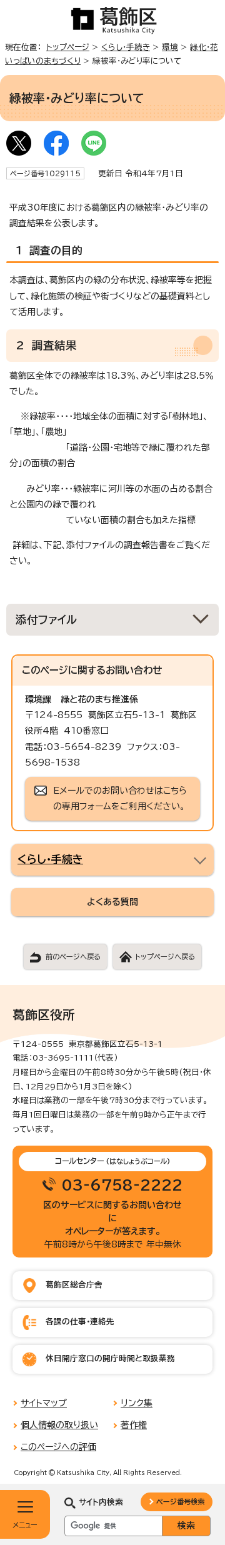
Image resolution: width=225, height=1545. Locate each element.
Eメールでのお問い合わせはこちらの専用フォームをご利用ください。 (120, 798)
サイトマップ (44, 1403)
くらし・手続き (125, 47)
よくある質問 (112, 902)
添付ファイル (47, 619)
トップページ (67, 47)
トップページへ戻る (165, 956)
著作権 (134, 1425)
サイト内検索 (101, 1502)
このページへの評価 (58, 1446)
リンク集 (136, 1403)
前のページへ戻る (73, 956)
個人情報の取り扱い (59, 1425)
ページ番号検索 (180, 1501)
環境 (170, 47)
